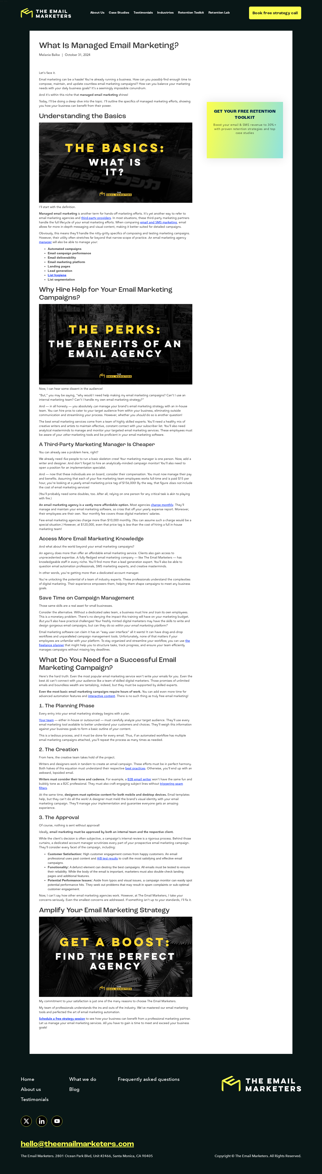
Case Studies (119, 12)
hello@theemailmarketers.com (77, 1144)
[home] (46, 13)
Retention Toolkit (191, 12)
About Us (97, 12)
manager (45, 242)
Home (27, 1079)
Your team (46, 720)
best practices (135, 768)
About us (31, 1089)
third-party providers (96, 218)
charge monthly (162, 505)
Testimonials (143, 12)
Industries (165, 12)
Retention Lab (219, 12)
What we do (82, 1079)
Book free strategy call (275, 13)
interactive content (101, 696)
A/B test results (107, 858)
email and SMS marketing (158, 222)
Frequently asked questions (149, 1079)
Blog (74, 1089)
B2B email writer (139, 779)
